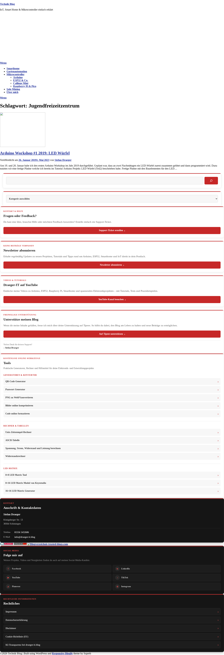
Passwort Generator (15, 389)
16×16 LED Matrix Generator (20, 491)
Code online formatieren (17, 413)
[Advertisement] (112, 37)
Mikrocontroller (15, 74)
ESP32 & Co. (20, 80)
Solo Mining (13, 89)
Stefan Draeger (63, 160)
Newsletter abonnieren (111, 265)
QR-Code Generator (15, 381)
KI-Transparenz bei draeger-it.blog (23, 644)
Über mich (12, 92)
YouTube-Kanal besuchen (111, 299)
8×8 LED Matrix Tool (16, 475)
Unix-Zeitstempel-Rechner (18, 432)
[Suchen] (211, 180)
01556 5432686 (21, 532)
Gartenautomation (17, 71)
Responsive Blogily (62, 653)
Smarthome (13, 68)
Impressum (11, 611)
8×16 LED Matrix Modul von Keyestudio (25, 483)
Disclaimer (11, 628)
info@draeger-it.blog (24, 537)
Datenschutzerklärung (17, 620)
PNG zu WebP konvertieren (19, 397)
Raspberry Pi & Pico (24, 86)
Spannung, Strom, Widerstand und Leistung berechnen (33, 448)
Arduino (18, 77)
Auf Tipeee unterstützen (111, 334)
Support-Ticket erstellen (111, 230)
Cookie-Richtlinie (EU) (17, 636)
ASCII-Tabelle (12, 440)
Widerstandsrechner (15, 456)
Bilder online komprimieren (19, 405)
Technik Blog (7, 4)
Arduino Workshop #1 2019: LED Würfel (35, 153)
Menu (3, 62)
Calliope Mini (20, 83)
